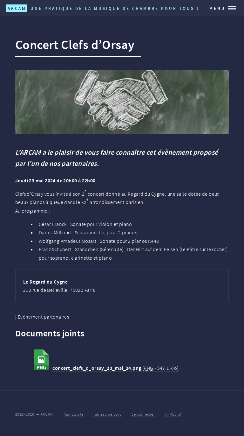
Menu (217, 8)
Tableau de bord (107, 414)
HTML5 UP (173, 414)
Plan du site (73, 414)
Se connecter (143, 414)
